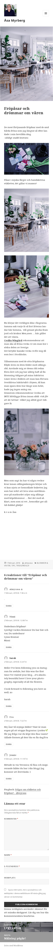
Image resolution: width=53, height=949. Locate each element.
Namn (8, 855)
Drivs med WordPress (13, 945)
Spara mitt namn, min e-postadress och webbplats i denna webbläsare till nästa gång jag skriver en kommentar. (25, 893)
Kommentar (11, 819)
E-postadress (12, 866)
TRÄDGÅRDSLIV (22, 565)
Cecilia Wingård (13, 340)
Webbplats (9, 878)
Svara (8, 606)
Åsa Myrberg (14, 20)
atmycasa (28, 563)
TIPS (13, 565)
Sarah (12, 658)
